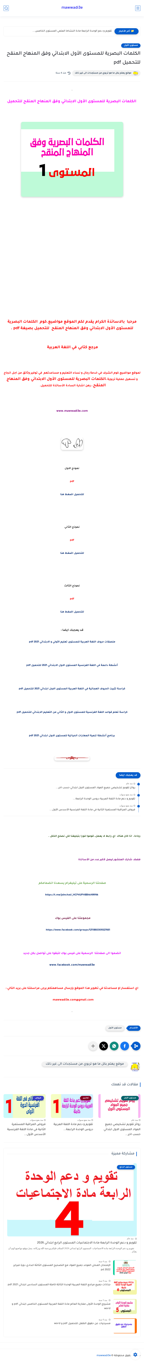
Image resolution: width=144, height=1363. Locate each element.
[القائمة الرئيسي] (137, 8)
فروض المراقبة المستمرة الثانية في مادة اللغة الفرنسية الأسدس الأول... (92, 810)
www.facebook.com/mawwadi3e (72, 965)
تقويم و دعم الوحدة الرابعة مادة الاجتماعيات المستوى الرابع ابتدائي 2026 (87, 1243)
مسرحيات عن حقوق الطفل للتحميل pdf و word (82, 1323)
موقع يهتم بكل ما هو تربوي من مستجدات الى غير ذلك (103, 73)
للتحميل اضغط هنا (72, 494)
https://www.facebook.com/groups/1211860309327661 (78, 930)
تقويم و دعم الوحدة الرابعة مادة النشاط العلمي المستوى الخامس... (72, 31)
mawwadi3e (72, 8)
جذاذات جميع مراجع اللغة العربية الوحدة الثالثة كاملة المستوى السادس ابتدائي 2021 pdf (59, 1284)
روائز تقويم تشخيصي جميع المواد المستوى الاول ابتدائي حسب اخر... (95, 787)
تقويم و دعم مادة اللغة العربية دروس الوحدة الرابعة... (104, 799)
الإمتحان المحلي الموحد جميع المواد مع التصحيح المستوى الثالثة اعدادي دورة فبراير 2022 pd (61, 1267)
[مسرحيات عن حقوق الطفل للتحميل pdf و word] (125, 1325)
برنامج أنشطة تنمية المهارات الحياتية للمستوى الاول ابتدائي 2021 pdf (72, 735)
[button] (124, 1046)
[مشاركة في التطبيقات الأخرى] (93, 1046)
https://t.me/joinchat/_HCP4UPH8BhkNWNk (71, 895)
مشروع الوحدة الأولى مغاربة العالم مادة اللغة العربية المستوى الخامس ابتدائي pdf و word (61, 1306)
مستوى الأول (131, 45)
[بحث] (6, 8)
